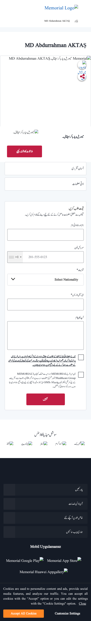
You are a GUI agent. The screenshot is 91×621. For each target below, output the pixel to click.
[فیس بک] (79, 443)
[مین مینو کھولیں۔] (84, 8)
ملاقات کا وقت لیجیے (24, 151)
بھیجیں (45, 399)
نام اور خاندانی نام (77, 225)
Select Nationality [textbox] (66, 279)
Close (82, 603)
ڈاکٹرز (76, 21)
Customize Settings (67, 613)
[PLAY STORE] (24, 559)
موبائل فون (49, 252)
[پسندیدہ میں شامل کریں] (82, 65)
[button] (8, 8)
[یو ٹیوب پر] (26, 443)
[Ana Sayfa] (61, 8)
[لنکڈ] (10, 443)
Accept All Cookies (23, 613)
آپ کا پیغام (79, 317)
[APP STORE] (66, 559)
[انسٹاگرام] (60, 443)
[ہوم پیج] (84, 21)
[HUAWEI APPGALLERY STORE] (45, 570)
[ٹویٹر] (43, 443)
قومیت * (69, 275)
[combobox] (15, 257)
